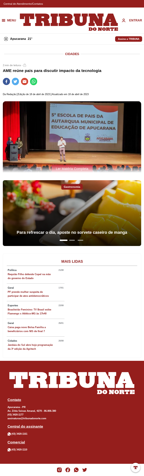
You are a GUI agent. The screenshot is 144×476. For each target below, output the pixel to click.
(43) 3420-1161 (19, 433)
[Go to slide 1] (64, 240)
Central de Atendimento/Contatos (23, 3)
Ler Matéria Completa (72, 169)
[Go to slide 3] (80, 240)
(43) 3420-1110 (19, 449)
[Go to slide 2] (72, 240)
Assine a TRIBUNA (128, 39)
